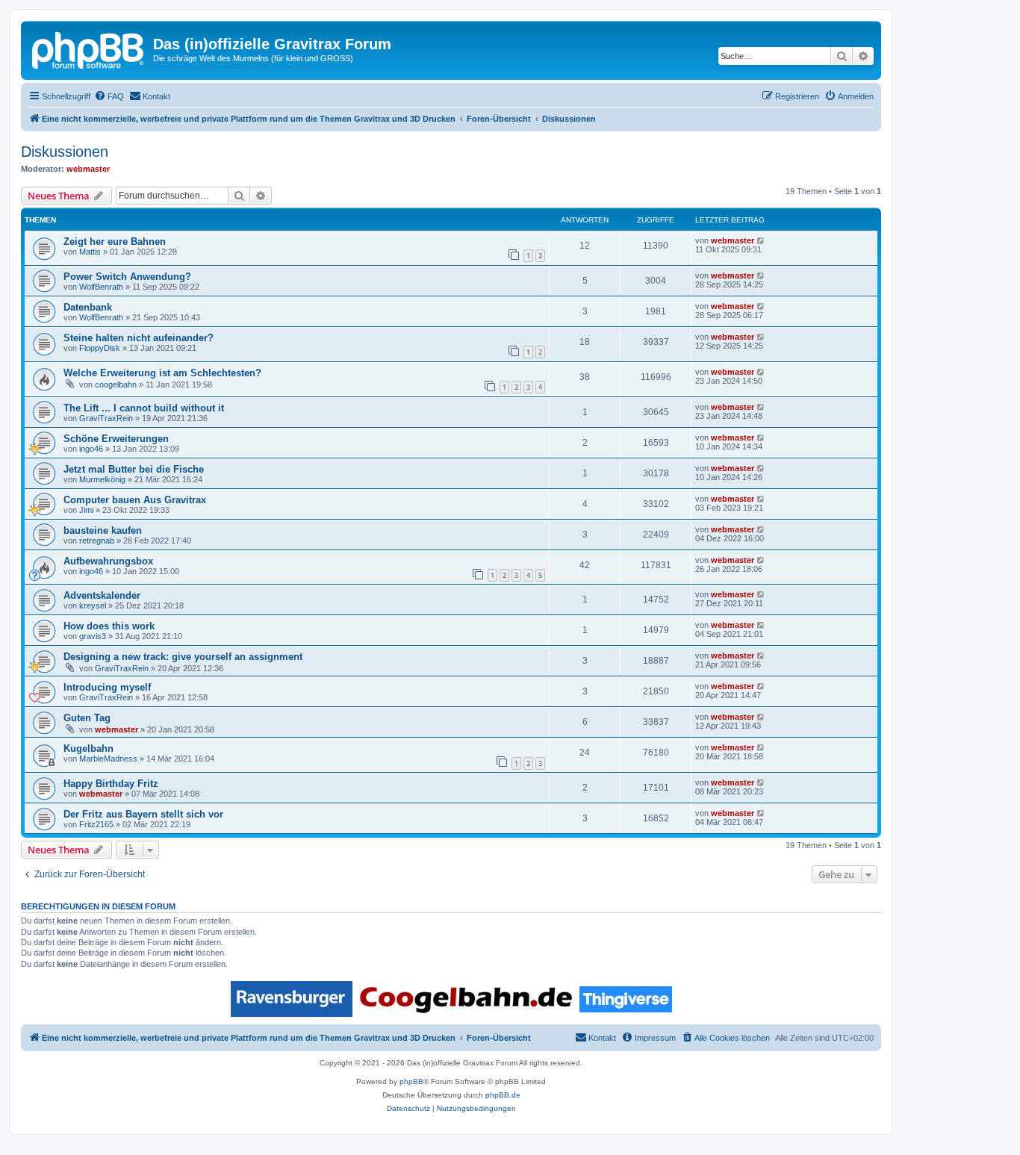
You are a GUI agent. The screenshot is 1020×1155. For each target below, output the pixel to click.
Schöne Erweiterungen (116, 438)
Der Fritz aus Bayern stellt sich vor (143, 814)
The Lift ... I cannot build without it (143, 408)
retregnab (96, 540)
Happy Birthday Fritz (110, 783)
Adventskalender (101, 595)
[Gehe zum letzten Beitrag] (761, 240)
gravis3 (92, 636)
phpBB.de (502, 1095)
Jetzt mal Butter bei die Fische (133, 469)
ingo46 (91, 448)
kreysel (92, 605)
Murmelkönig (102, 479)
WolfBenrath (101, 286)
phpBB (411, 1081)
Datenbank (87, 307)
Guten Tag (87, 717)
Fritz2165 (96, 824)
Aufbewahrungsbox (108, 561)
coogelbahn (116, 384)
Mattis (90, 251)
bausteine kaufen (102, 530)
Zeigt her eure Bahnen (114, 241)
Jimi (86, 509)
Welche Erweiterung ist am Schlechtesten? (162, 373)
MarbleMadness (108, 758)
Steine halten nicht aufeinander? (138, 337)
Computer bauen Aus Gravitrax (134, 499)
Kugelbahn (88, 748)
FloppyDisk (99, 347)
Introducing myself (107, 687)
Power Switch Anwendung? (127, 276)
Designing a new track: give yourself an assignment (182, 656)
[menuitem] (109, 96)
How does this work (109, 626)
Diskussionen (64, 151)
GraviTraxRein (106, 418)
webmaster (88, 168)
